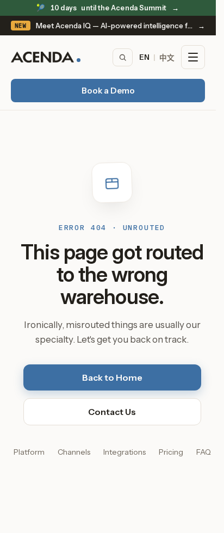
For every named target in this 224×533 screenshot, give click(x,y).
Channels (74, 452)
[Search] (123, 57)
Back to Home (112, 377)
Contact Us (112, 411)
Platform (29, 452)
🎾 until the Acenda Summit (107, 8)
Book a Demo (108, 90)
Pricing (171, 452)
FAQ (203, 452)
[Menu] (193, 57)
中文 (167, 57)
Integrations (124, 452)
